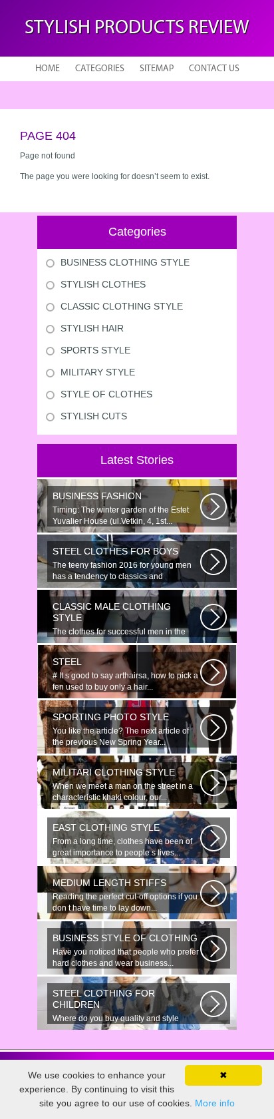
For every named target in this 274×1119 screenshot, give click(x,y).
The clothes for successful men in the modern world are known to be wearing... (126, 619)
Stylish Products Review (137, 28)
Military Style (98, 372)
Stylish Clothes (103, 284)
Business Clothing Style (125, 262)
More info (215, 1103)
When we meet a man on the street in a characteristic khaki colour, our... (123, 784)
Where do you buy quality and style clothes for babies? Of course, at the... (120, 1006)
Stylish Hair (92, 328)
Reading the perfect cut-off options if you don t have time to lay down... (125, 895)
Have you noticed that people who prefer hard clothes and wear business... (126, 950)
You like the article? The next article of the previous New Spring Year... (121, 729)
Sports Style (95, 350)
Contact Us (214, 69)
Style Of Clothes (106, 394)
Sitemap (157, 69)
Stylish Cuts (94, 416)
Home (47, 69)
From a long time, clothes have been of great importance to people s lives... (122, 839)
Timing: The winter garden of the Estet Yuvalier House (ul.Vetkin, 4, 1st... (121, 508)
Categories (99, 69)
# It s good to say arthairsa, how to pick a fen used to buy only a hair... (125, 674)
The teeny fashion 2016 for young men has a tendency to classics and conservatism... (122, 564)
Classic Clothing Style (122, 306)
